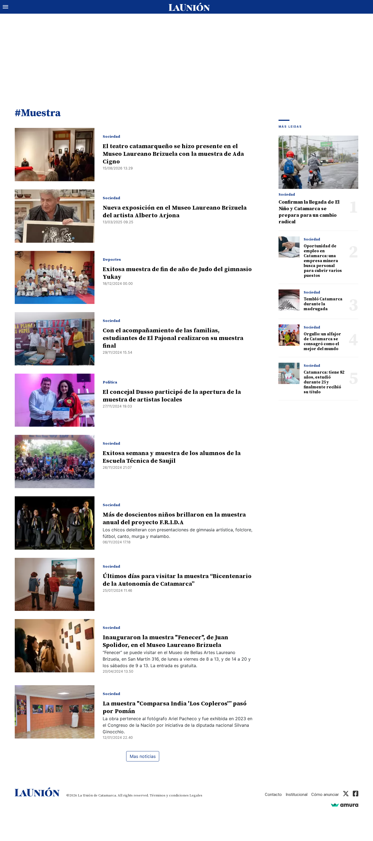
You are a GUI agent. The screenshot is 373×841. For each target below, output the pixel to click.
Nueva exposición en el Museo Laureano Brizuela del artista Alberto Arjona (175, 211)
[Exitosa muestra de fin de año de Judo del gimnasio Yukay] (54, 277)
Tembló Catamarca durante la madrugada (323, 304)
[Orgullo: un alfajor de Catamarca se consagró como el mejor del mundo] (289, 334)
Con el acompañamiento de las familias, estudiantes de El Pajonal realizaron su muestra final (173, 338)
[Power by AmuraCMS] (344, 804)
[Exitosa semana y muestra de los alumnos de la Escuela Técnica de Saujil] (54, 461)
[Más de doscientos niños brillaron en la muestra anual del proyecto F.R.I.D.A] (54, 523)
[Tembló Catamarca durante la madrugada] (289, 299)
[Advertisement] (186, 54)
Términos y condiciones (169, 795)
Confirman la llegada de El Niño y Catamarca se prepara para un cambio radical (309, 212)
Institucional (296, 794)
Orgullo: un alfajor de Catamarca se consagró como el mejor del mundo (322, 341)
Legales (196, 795)
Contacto (273, 794)
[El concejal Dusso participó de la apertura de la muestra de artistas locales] (54, 400)
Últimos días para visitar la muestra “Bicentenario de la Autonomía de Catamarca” (177, 580)
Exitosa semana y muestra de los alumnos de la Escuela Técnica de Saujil (172, 457)
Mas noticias (143, 756)
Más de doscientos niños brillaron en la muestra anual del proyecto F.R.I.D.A (174, 518)
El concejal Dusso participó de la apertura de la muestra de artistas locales (172, 395)
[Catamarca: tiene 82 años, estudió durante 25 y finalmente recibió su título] (289, 373)
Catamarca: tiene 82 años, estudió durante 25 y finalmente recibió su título (324, 382)
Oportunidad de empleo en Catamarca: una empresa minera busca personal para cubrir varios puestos (323, 261)
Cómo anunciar (325, 794)
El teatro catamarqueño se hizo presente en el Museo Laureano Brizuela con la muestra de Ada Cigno (173, 154)
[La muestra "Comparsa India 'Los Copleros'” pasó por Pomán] (54, 712)
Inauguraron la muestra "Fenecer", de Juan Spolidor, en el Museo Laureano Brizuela (165, 641)
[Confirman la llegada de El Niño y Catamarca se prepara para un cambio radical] (318, 162)
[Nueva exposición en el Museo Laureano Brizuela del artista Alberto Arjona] (54, 216)
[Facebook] (355, 794)
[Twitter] (346, 794)
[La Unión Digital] (189, 7)
